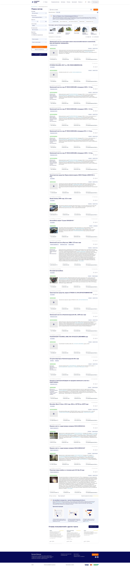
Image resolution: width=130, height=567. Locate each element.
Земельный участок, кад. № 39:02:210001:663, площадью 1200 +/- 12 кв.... (71, 109)
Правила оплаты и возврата (79, 556)
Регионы (68, 2)
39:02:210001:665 (74, 94)
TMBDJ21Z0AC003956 (66, 206)
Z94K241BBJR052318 (77, 72)
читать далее (81, 260)
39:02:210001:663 (74, 116)
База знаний (74, 2)
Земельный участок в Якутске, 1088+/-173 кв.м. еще (65, 242)
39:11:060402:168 (79, 322)
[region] (74, 30)
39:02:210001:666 (74, 160)
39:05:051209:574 (88, 51)
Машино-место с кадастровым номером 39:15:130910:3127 (67, 448)
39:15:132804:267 (63, 390)
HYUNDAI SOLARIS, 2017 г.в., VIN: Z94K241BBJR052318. (66, 65)
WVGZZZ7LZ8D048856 (78, 343)
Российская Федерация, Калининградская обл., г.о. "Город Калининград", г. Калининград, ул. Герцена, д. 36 (78, 434)
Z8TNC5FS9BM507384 (83, 299)
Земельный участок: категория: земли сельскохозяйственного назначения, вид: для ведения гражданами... (72, 42)
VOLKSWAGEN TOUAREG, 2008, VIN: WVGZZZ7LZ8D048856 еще (69, 336)
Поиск (96, 9)
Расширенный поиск (55, 2)
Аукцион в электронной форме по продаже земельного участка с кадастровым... (69, 381)
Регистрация (95, 2)
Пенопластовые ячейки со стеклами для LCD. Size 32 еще (67, 470)
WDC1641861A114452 (64, 278)
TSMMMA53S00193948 (79, 228)
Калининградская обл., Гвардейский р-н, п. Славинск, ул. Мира (71, 95)
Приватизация (82, 21)
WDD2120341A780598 (64, 412)
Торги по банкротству (63, 21)
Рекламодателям (64, 555)
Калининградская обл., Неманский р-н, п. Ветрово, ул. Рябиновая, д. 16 (72, 366)
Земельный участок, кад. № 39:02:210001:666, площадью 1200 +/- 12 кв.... (71, 153)
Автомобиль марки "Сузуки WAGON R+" (62, 220)
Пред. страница (53, 495)
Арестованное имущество (73, 21)
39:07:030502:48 (73, 365)
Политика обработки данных (49, 564)
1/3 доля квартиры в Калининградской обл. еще (64, 358)
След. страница (61, 495)
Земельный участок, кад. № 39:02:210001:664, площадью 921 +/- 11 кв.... (71, 131)
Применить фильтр (39, 46)
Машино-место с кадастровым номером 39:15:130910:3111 (67, 426)
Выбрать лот (95, 554)
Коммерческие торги (89, 21)
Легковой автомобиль (56, 270)
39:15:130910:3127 (79, 455)
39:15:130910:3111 (79, 433)
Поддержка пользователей (66, 554)
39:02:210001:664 (74, 138)
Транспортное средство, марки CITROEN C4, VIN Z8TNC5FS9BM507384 (71, 292)
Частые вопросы (77, 555)
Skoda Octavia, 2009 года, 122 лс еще (61, 198)
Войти (89, 2)
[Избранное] (93, 44)
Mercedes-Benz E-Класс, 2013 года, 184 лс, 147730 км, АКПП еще (69, 404)
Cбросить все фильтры (39, 49)
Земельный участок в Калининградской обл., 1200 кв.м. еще (68, 314)
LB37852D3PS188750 (78, 184)
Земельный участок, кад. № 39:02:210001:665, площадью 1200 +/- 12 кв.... (71, 87)
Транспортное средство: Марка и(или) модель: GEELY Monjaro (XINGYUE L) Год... (72, 175)
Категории (63, 2)
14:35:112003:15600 (81, 251)
